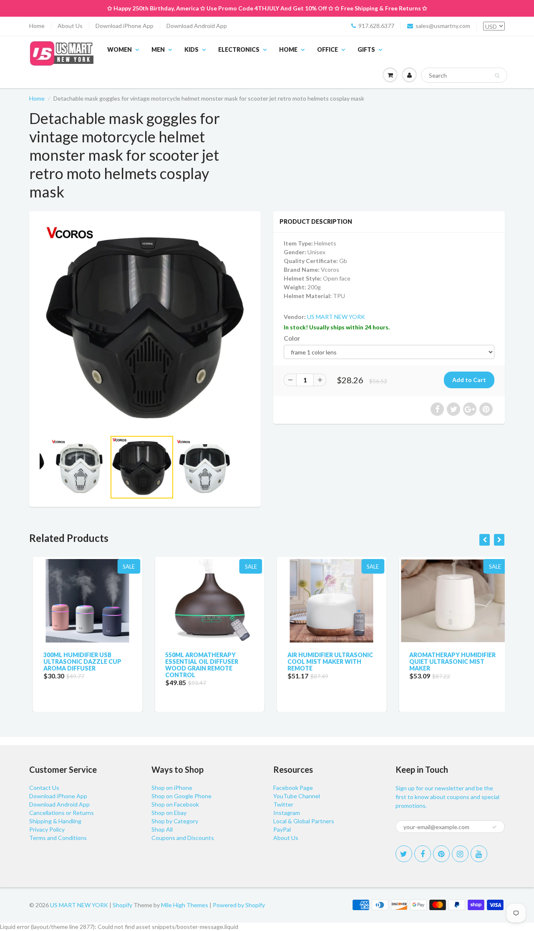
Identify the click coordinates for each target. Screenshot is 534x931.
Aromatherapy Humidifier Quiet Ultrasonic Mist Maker (449, 661)
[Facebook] (422, 853)
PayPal (282, 829)
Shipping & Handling (55, 821)
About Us (70, 25)
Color (292, 338)
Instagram (286, 812)
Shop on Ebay (168, 812)
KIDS (191, 49)
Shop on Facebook (175, 804)
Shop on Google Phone (181, 795)
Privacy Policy (47, 829)
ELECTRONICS (238, 49)
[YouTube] (479, 853)
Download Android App (196, 25)
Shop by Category (174, 821)
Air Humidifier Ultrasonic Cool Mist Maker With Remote (326, 661)
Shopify (122, 904)
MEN (158, 49)
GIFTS (366, 49)
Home (37, 25)
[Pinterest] (441, 853)
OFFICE (327, 49)
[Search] (497, 75)
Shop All (162, 829)
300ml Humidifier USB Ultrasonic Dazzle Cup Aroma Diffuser (79, 661)
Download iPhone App (125, 25)
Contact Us (44, 787)
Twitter (283, 804)
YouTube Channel (296, 795)
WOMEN (119, 49)
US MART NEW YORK (336, 316)
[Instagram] (460, 853)
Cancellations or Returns (61, 812)
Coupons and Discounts (182, 837)
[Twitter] (403, 853)
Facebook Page (293, 787)
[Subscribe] (494, 827)
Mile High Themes (184, 904)
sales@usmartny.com (443, 25)
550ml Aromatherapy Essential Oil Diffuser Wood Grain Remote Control (198, 664)
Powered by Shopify (239, 904)
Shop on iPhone (171, 787)
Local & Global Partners (303, 821)
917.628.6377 (376, 25)
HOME (288, 49)
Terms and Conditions (58, 837)
